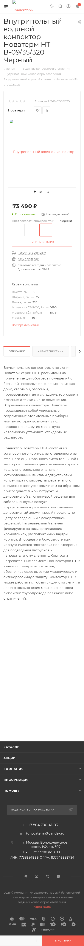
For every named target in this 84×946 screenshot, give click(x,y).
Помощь (11, 790)
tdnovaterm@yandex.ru (45, 833)
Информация (16, 779)
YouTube (36, 876)
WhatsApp (58, 876)
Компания (13, 769)
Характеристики (51, 351)
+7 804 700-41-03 (43, 825)
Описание (17, 351)
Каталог (11, 747)
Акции (9, 758)
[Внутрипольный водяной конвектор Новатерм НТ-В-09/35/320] (42, 151)
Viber (47, 876)
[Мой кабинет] (68, 7)
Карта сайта (42, 906)
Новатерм (16, 110)
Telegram (25, 876)
